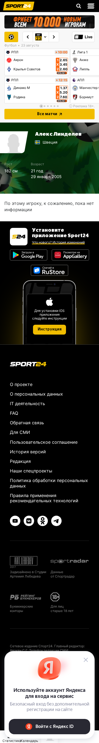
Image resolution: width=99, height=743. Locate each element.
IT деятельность (27, 403)
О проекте (21, 384)
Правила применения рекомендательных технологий (44, 498)
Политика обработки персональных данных (49, 483)
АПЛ (80, 80)
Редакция (20, 461)
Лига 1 (82, 52)
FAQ (14, 413)
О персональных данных (36, 394)
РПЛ (14, 52)
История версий (28, 451)
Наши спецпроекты (31, 471)
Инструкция (50, 329)
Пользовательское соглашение (44, 442)
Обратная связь (27, 422)
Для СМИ (20, 432)
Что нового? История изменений (58, 242)
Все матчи (47, 114)
